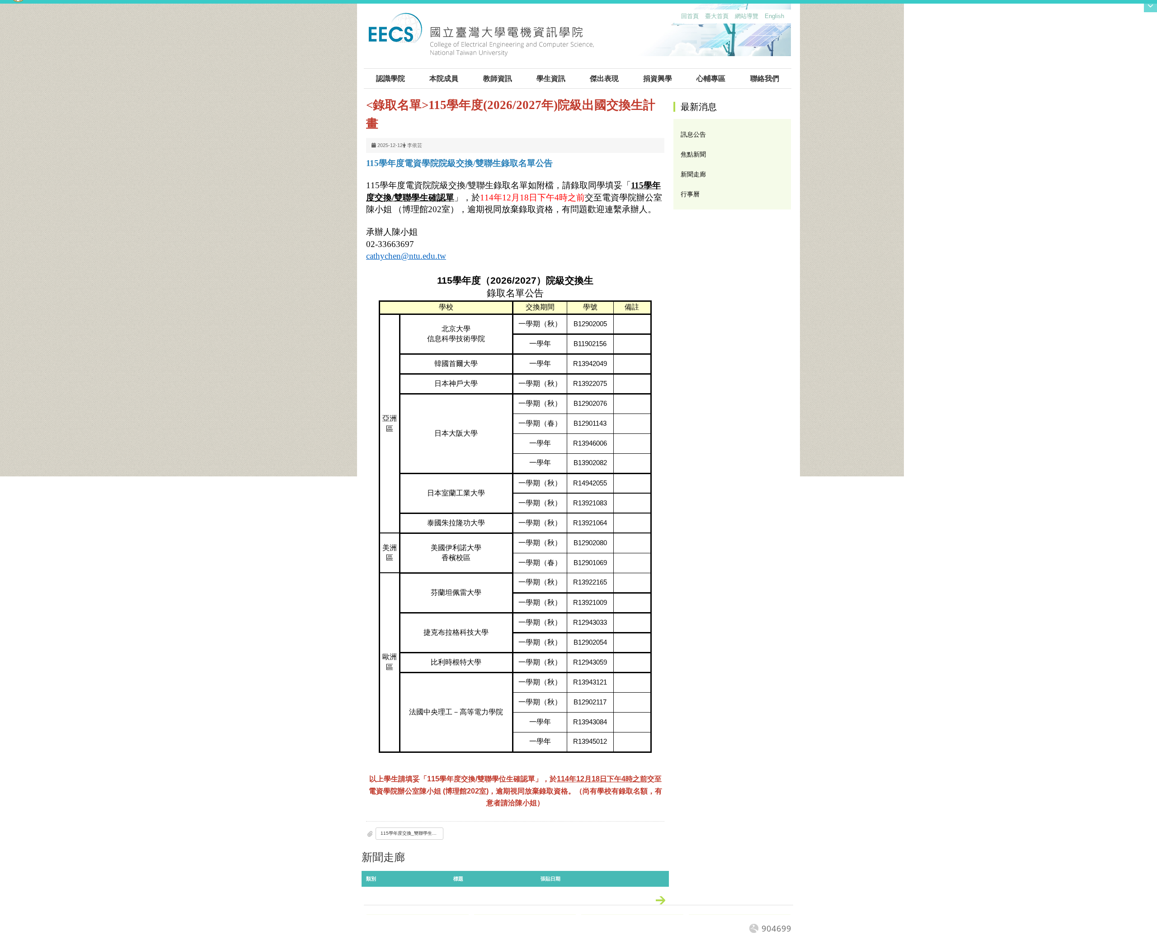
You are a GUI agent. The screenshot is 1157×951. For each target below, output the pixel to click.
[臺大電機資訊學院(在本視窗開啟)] (481, 40)
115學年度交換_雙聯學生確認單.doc (412, 833)
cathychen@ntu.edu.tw (406, 256)
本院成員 (443, 78)
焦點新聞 (693, 154)
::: (679, 18)
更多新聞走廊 (665, 902)
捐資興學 (657, 78)
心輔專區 (710, 78)
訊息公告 (693, 134)
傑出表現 (604, 78)
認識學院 (390, 78)
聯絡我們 (764, 78)
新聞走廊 (693, 174)
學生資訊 (550, 78)
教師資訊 (497, 78)
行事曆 (690, 194)
